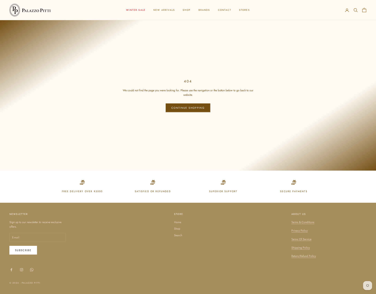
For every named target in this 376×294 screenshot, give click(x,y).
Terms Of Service (301, 239)
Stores (244, 10)
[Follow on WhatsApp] (32, 270)
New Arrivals (164, 10)
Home (177, 222)
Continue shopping (188, 108)
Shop (187, 10)
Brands (204, 10)
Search (178, 235)
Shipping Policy (300, 248)
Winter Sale (136, 10)
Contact (224, 10)
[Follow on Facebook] (11, 270)
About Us (298, 214)
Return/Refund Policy (303, 256)
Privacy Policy (299, 230)
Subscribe (23, 250)
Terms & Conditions (302, 222)
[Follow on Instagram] (22, 270)
